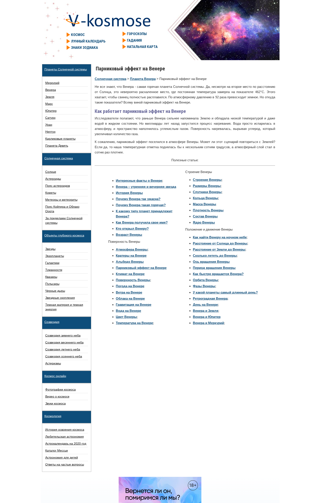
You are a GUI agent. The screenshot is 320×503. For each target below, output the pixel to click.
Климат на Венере (130, 274)
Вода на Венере (128, 311)
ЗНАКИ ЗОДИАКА (84, 47)
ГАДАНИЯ (134, 40)
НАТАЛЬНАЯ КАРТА (142, 46)
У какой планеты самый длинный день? (225, 292)
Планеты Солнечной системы (65, 69)
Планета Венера (143, 79)
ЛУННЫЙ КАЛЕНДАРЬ (88, 41)
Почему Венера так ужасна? (138, 199)
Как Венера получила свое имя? (142, 222)
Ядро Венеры (204, 222)
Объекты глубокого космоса (64, 235)
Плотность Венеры (208, 210)
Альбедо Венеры (130, 261)
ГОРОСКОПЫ (137, 34)
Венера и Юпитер (207, 317)
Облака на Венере (130, 298)
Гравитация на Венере (133, 304)
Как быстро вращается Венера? (218, 274)
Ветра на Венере (129, 292)
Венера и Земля (205, 311)
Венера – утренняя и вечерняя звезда (146, 187)
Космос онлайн (55, 376)
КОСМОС (78, 34)
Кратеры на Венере (131, 255)
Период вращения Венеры (214, 268)
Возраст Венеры (129, 234)
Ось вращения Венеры (211, 261)
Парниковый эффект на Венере (141, 268)
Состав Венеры (205, 216)
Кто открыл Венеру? (132, 228)
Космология (52, 416)
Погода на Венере (130, 286)
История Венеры (129, 193)
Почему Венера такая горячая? (141, 205)
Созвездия (51, 322)
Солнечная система (110, 79)
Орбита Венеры (205, 280)
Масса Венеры (204, 204)
